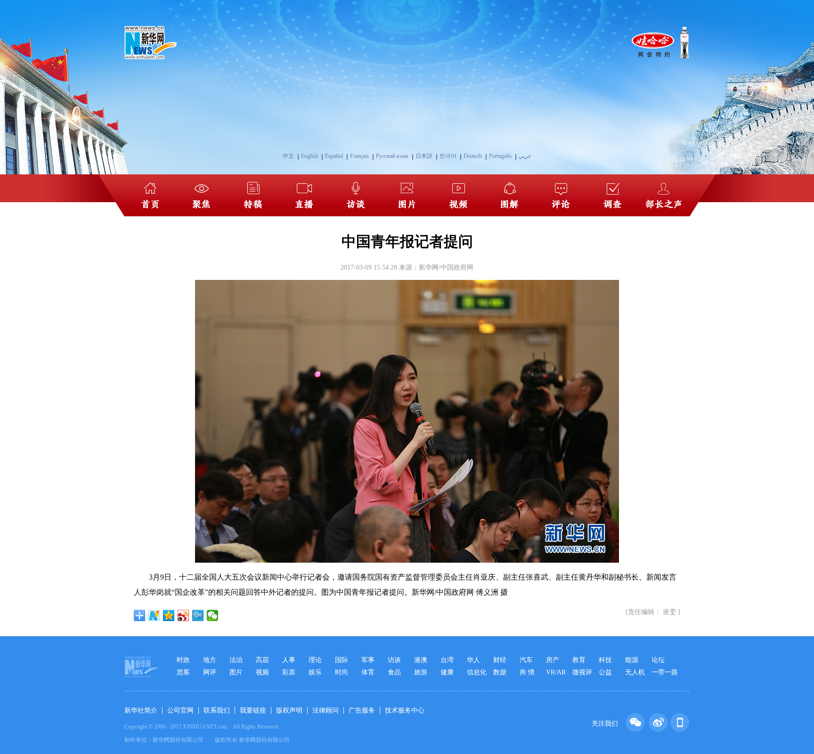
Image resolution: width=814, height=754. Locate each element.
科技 (605, 660)
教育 (579, 660)
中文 (288, 156)
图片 (236, 672)
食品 (394, 672)
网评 (209, 672)
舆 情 (527, 672)
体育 (367, 672)
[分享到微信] (213, 615)
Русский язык (392, 156)
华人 (473, 660)
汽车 (526, 660)
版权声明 (289, 710)
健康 (447, 672)
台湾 (447, 660)
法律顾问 (325, 710)
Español (334, 156)
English (309, 156)
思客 (183, 672)
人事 (288, 660)
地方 (209, 660)
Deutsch (473, 156)
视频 (262, 672)
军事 (367, 660)
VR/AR (556, 672)
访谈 (394, 660)
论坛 (658, 660)
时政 (183, 660)
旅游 (420, 672)
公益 (605, 672)
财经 (499, 660)
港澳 (420, 660)
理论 (315, 660)
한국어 (448, 156)
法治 (236, 660)
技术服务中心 (404, 710)
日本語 (423, 156)
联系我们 (217, 710)
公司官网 (180, 710)
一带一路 (664, 672)
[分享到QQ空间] (169, 615)
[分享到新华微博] (154, 615)
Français (359, 156)
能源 (631, 660)
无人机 (635, 672)
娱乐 (315, 672)
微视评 (582, 672)
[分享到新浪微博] (183, 615)
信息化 (477, 672)
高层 (262, 660)
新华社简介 (140, 710)
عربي (525, 156)
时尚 (341, 672)
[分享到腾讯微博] (198, 615)
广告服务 (362, 710)
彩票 (288, 672)
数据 (499, 672)
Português (500, 156)
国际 (341, 660)
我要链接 (253, 710)
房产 (552, 660)
